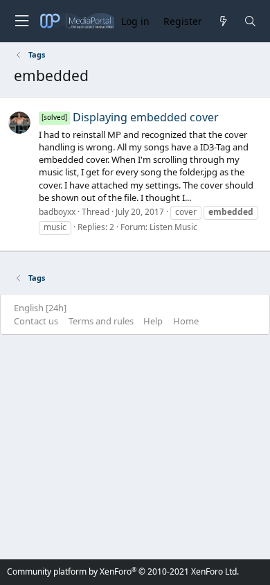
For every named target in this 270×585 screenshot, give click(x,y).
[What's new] (222, 21)
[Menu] (21, 21)
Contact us (36, 321)
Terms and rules (101, 321)
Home (186, 321)
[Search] (250, 21)
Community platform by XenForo (123, 571)
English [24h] (40, 308)
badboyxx (57, 212)
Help (153, 321)
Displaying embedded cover (130, 117)
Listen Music (173, 227)
